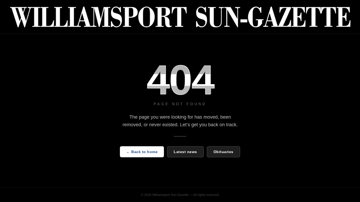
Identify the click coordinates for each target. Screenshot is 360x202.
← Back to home (142, 152)
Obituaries (223, 152)
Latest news (185, 152)
